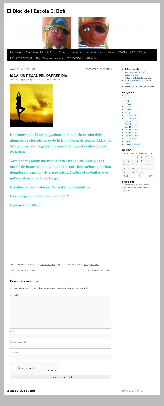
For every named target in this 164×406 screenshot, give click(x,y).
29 (137, 172)
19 (124, 168)
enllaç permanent (91, 264)
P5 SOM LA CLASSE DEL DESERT (139, 86)
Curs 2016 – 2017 (131, 129)
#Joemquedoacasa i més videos (99, 52)
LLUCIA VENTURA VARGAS (47, 79)
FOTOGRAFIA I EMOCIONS (99, 69)
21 (133, 168)
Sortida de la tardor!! (132, 75)
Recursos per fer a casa (69, 52)
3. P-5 (127, 101)
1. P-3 (127, 95)
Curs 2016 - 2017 (47, 264)
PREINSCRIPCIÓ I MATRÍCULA (81, 58)
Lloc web (14, 352)
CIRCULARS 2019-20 (140, 52)
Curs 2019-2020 (131, 138)
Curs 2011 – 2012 (131, 115)
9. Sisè (127, 112)
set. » (151, 175)
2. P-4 (127, 98)
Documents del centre (53, 58)
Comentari (14, 294)
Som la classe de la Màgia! (135, 72)
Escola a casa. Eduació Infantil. (40, 52)
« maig (125, 175)
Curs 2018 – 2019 (131, 135)
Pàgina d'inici (16, 52)
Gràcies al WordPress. (134, 391)
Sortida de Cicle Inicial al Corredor (138, 77)
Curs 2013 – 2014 (131, 121)
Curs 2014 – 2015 (131, 124)
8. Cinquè (128, 109)
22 (137, 168)
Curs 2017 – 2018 (131, 132)
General (128, 141)
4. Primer (128, 103)
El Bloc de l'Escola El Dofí (36, 10)
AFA (38, 58)
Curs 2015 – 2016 (131, 126)
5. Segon (128, 106)
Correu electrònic (18, 341)
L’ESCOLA (122, 52)
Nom (12, 331)
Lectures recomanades (133, 144)
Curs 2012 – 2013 (131, 118)
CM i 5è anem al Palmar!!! (22, 69)
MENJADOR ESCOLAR (21, 58)
